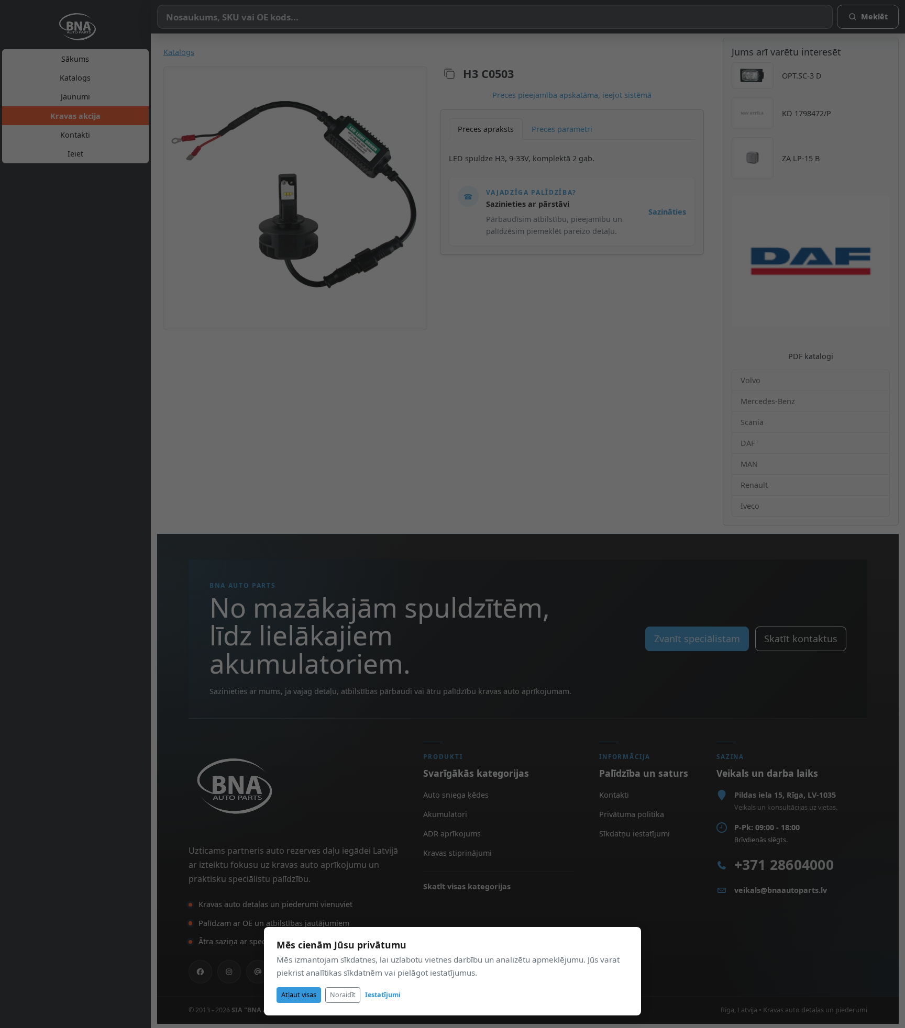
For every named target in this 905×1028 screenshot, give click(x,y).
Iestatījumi (383, 994)
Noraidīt (343, 994)
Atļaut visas (298, 994)
